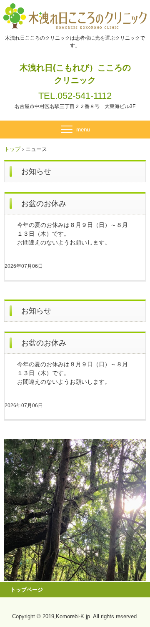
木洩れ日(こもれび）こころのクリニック (75, 74)
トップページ (26, 590)
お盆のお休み (43, 203)
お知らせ (36, 171)
